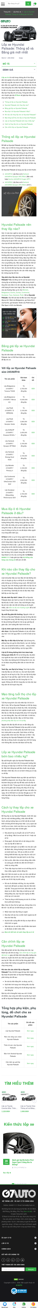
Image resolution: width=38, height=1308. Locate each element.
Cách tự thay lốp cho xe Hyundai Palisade (19, 124)
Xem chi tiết (28, 1211)
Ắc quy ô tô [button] (6, 1238)
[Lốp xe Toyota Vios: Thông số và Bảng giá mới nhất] (28, 1096)
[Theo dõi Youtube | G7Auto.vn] (22, 1260)
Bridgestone (6, 292)
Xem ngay (30, 1031)
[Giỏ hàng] (34, 4)
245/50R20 (8, 182)
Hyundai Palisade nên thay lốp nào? (17, 105)
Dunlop (18, 292)
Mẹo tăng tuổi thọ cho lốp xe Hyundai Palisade (20, 118)
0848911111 (6, 557)
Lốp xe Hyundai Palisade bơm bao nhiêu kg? (20, 121)
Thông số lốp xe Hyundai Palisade (16, 102)
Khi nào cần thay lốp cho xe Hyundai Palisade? (20, 114)
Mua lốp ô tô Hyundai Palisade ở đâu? (17, 111)
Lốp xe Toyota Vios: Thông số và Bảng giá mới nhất (28, 1107)
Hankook (16, 295)
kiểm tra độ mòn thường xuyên (19, 607)
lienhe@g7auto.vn (28, 1205)
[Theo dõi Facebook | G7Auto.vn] (3, 1260)
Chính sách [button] (6, 1249)
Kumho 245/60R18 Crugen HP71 (19, 179)
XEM (33, 388)
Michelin (25, 290)
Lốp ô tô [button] (5, 1243)
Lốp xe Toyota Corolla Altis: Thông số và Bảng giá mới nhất (9, 1107)
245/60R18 (8, 174)
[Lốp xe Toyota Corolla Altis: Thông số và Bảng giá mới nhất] (10, 1096)
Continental (25, 292)
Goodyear (5, 295)
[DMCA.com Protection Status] (19, 1279)
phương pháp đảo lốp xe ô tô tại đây (14, 720)
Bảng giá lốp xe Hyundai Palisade (16, 108)
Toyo (10, 295)
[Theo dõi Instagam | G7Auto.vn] (18, 1260)
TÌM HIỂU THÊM (19, 1083)
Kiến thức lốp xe (19, 1124)
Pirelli (21, 295)
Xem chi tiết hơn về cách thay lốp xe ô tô (19, 932)
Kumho (12, 292)
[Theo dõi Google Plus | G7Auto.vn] (13, 1260)
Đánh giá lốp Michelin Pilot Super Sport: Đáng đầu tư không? (23, 1162)
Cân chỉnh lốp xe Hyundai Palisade (16, 127)
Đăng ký (31, 1269)
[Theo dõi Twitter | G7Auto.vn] (8, 1260)
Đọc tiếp (6, 1173)
